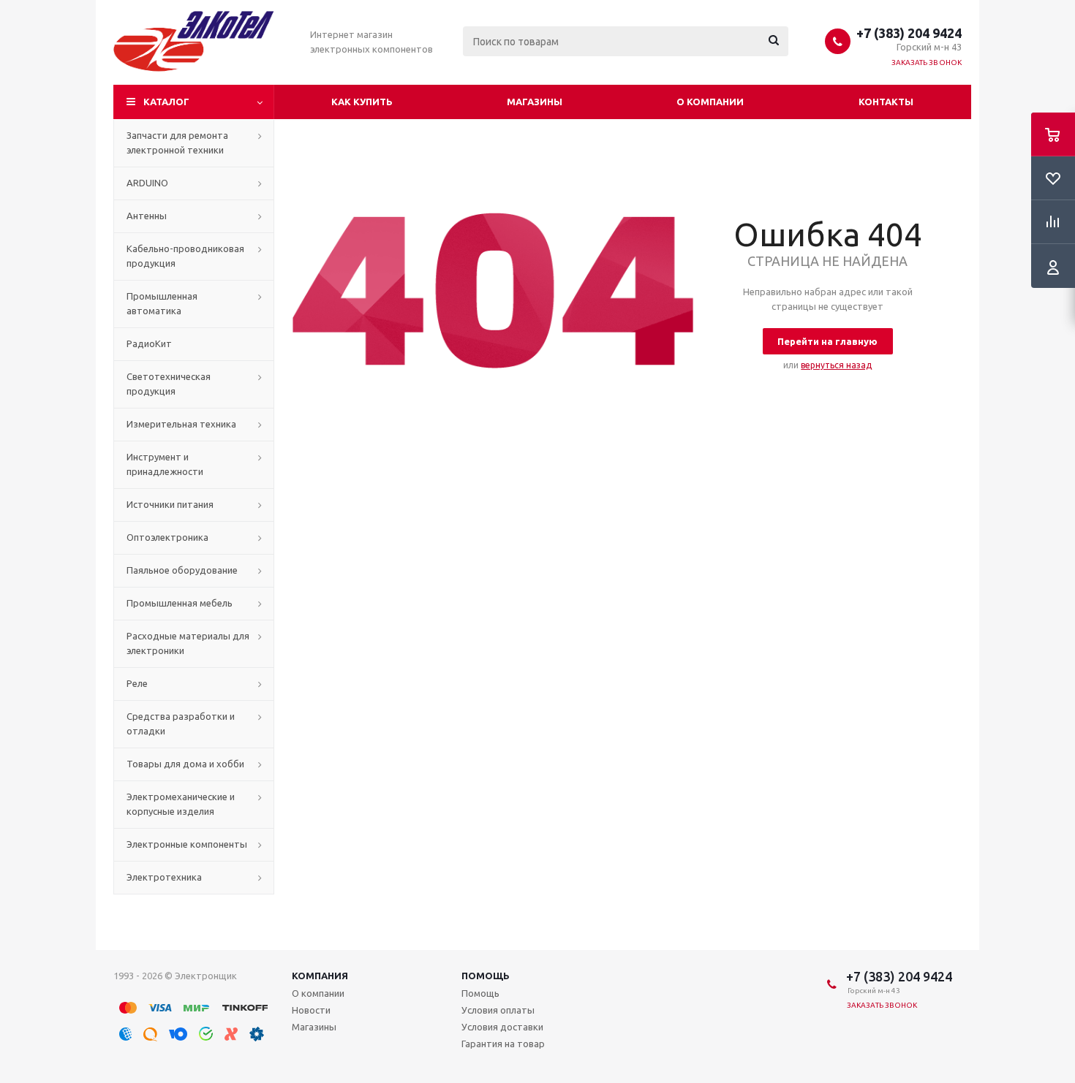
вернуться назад (836, 365)
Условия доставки (502, 1027)
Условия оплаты (498, 1010)
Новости (311, 1010)
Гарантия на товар (503, 1043)
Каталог (166, 101)
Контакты (886, 101)
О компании (710, 101)
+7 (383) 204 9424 (909, 32)
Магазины (534, 101)
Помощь (485, 975)
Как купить (362, 101)
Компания (320, 975)
